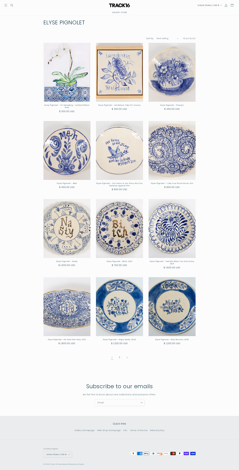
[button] (6, 5)
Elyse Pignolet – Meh (67, 183)
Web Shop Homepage (109, 430)
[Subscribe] (141, 402)
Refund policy (157, 430)
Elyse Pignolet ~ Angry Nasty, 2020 (119, 339)
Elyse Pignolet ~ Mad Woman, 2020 (172, 339)
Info (125, 430)
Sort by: (150, 38)
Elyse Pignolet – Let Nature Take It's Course (119, 105)
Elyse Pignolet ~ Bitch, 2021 (119, 261)
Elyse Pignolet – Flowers (172, 105)
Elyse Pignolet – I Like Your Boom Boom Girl (172, 183)
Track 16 (54, 464)
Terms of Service (139, 430)
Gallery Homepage (84, 430)
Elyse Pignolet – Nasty (67, 261)
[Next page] (127, 357)
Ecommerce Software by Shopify (71, 464)
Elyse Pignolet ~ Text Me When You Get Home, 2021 (172, 262)
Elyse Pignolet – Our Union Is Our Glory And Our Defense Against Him (119, 184)
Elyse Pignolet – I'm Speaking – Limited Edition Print (66, 106)
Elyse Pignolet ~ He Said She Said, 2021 (67, 339)
